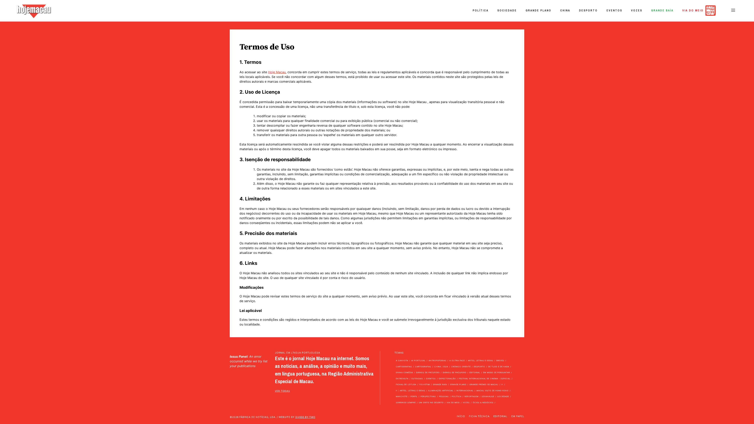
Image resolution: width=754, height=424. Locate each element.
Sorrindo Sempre (406, 402)
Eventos (614, 10)
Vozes (636, 10)
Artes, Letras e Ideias (480, 360)
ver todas (282, 390)
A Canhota (402, 360)
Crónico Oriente (461, 367)
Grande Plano (538, 10)
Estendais (417, 378)
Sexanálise (488, 396)
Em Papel (517, 416)
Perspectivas (428, 396)
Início (461, 416)
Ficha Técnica (479, 416)
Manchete (401, 396)
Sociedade (507, 10)
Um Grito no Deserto (431, 402)
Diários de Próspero (428, 372)
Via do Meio (693, 10)
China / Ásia (441, 367)
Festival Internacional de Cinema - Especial (485, 378)
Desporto (588, 10)
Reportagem (472, 396)
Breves (500, 360)
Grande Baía (662, 10)
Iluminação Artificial (440, 390)
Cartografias (404, 367)
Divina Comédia (404, 372)
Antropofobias (437, 360)
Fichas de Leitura (406, 384)
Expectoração (447, 378)
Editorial (474, 372)
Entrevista (402, 378)
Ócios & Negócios (483, 402)
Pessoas (444, 396)
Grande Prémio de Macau (483, 384)
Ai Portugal (418, 360)
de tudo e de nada (498, 367)
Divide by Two (305, 417)
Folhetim (424, 384)
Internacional (465, 390)
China (565, 10)
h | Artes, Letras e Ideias (410, 390)
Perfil (414, 396)
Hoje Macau (277, 72)
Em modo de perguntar (496, 372)
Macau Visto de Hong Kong (493, 390)
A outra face (457, 360)
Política (481, 10)
